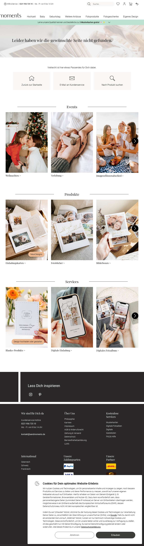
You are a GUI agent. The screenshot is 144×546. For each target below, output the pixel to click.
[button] (124, 4)
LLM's (66, 443)
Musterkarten (112, 422)
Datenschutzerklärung (91, 527)
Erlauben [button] (115, 535)
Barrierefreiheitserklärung (75, 440)
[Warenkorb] (131, 4)
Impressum (69, 426)
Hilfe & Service (12, 4)
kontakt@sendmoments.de (33, 434)
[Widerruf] (137, 4)
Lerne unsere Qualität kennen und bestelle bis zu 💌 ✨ (71, 22)
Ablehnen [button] (74, 535)
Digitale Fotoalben (114, 426)
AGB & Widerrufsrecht (74, 429)
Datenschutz (70, 436)
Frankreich (26, 469)
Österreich (25, 462)
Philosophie (69, 419)
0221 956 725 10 (26, 4)
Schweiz (24, 465)
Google (114, 515)
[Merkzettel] (118, 4)
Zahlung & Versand (72, 433)
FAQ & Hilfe (111, 436)
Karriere (67, 422)
